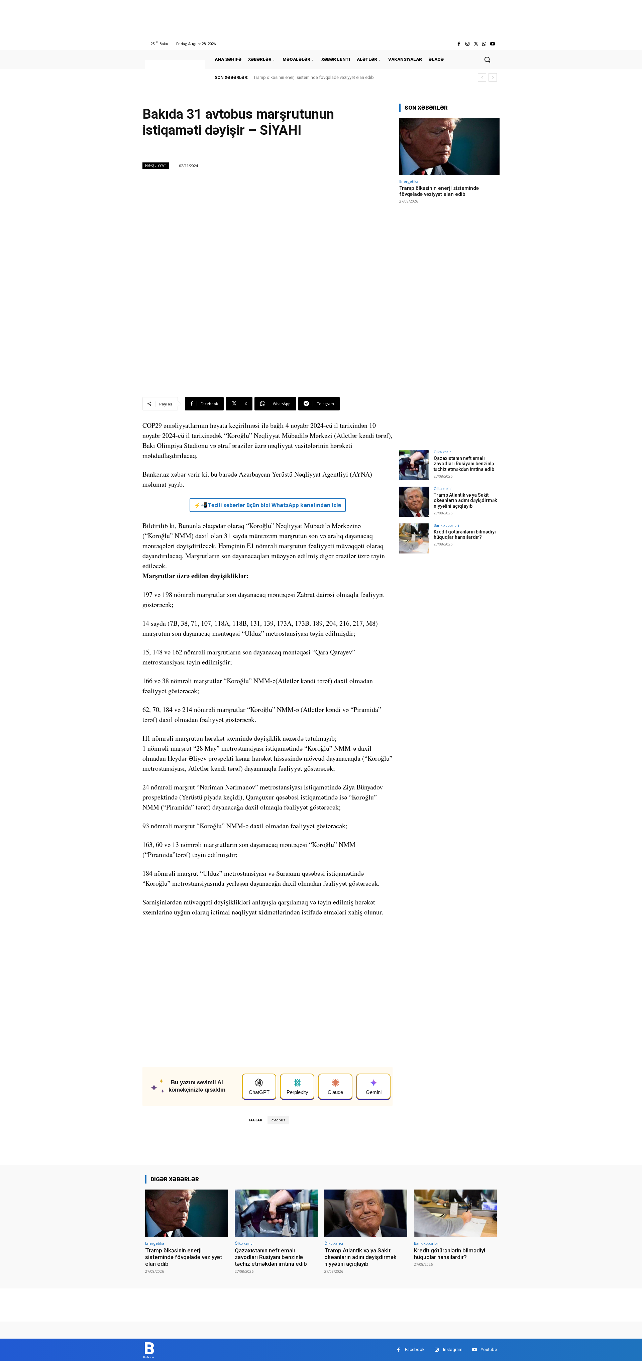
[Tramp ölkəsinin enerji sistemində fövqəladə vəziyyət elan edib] (449, 146)
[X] (475, 44)
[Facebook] (459, 44)
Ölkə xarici (443, 452)
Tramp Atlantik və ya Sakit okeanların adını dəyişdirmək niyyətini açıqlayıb (465, 500)
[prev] (482, 77)
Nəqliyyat (155, 165)
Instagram (452, 1349)
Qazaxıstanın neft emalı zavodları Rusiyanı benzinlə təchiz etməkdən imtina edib (464, 464)
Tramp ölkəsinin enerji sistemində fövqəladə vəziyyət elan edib (313, 77)
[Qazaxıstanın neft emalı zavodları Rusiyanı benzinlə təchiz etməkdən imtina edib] (414, 465)
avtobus (278, 1120)
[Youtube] (493, 44)
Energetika (408, 181)
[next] (493, 77)
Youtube (489, 1349)
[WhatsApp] (484, 44)
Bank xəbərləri (446, 525)
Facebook (415, 1349)
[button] (487, 59)
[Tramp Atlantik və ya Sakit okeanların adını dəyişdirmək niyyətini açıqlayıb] (414, 502)
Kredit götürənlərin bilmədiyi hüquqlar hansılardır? (465, 534)
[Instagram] (467, 44)
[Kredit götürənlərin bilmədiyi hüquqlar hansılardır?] (414, 538)
